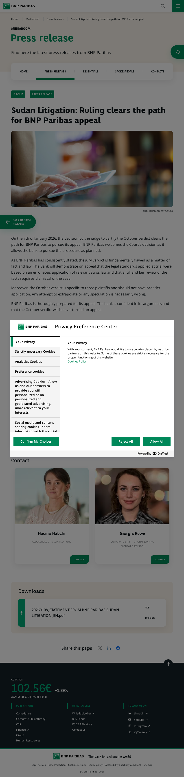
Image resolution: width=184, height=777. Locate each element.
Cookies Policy (77, 361)
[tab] (35, 342)
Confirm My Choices (36, 441)
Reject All (125, 441)
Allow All (157, 441)
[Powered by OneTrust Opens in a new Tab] (155, 454)
